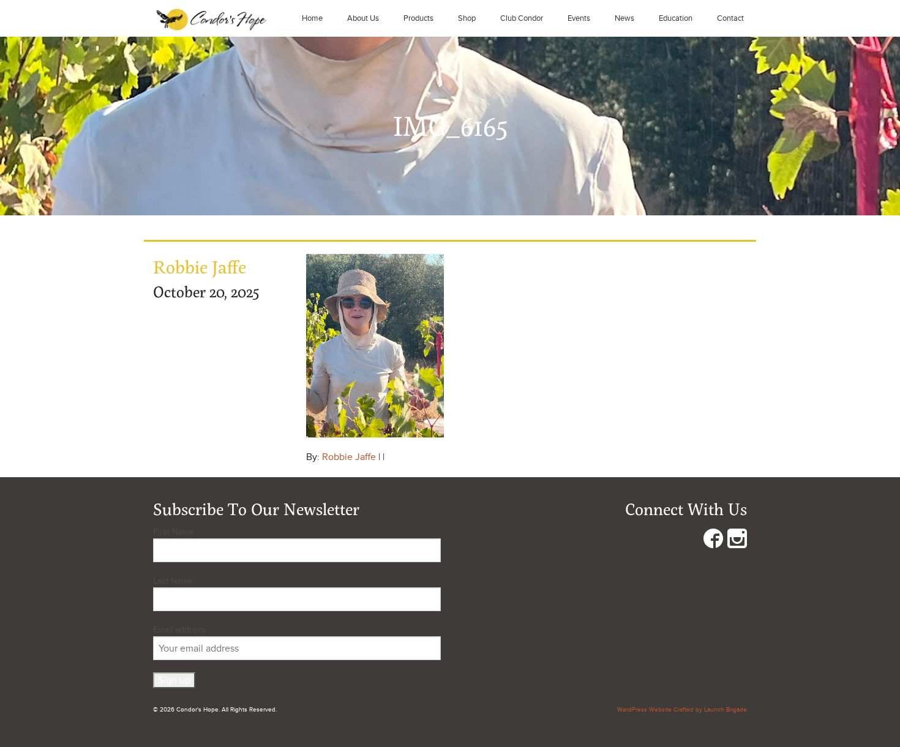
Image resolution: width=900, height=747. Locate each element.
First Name (173, 532)
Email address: (180, 630)
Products (418, 18)
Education (675, 18)
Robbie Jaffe (349, 457)
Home (312, 18)
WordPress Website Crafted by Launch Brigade (682, 709)
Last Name (173, 581)
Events (579, 18)
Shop (467, 18)
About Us (363, 18)
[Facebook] (713, 541)
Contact (730, 18)
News (624, 18)
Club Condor (521, 18)
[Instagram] (737, 541)
